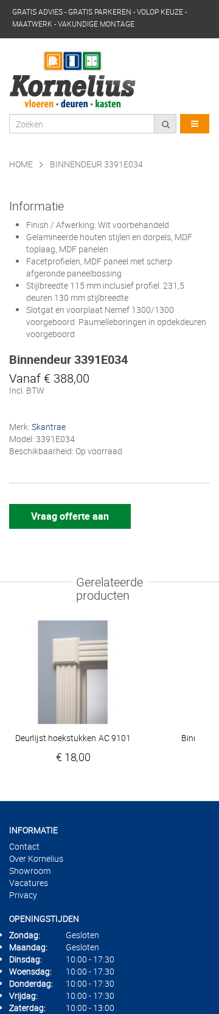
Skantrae (49, 426)
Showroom (29, 870)
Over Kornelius (36, 858)
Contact (24, 846)
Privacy (23, 895)
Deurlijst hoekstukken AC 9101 (73, 738)
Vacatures (28, 882)
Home (21, 164)
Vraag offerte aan (70, 516)
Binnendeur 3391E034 (96, 164)
